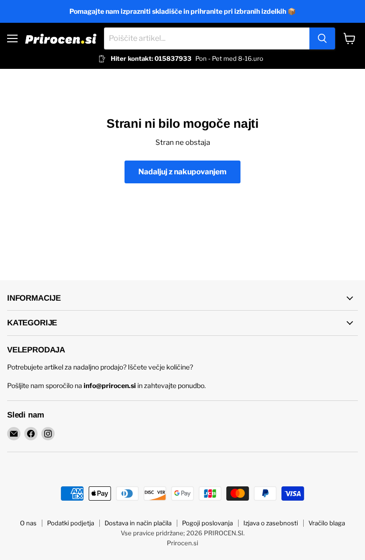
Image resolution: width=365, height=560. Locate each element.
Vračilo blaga (326, 523)
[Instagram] (48, 433)
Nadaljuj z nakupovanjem (182, 171)
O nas (28, 523)
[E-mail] (13, 433)
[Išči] (322, 38)
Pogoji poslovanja (207, 523)
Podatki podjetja (70, 523)
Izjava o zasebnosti (270, 523)
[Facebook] (31, 433)
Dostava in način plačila (138, 523)
